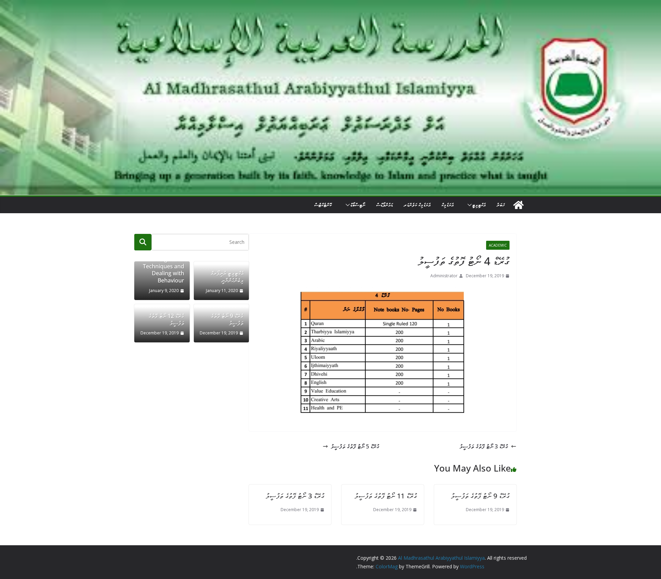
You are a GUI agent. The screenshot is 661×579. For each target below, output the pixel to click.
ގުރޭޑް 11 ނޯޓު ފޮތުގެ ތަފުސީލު (386, 495)
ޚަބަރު (500, 204)
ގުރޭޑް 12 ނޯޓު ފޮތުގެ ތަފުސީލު (166, 319)
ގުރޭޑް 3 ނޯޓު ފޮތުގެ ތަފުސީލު (484, 446)
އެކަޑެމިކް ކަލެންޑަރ (417, 204)
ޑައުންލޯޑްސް (384, 204)
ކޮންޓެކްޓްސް (323, 204)
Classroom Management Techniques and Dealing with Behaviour (163, 266)
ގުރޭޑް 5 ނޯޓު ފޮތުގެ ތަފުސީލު (355, 446)
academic (498, 245)
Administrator (444, 276)
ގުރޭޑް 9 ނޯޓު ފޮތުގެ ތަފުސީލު (480, 495)
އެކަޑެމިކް (447, 204)
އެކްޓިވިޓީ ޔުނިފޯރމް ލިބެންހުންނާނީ (227, 277)
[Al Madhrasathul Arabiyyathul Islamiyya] (330, 5)
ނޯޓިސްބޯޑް (357, 204)
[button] (468, 205)
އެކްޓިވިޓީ (478, 204)
